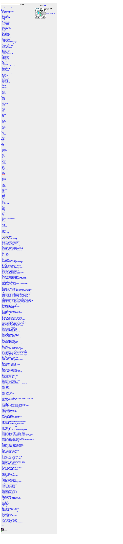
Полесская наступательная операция (9, 431)
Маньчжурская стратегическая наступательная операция (12, 359)
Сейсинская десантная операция (8, 463)
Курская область (5, 18)
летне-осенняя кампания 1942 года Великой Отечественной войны (14, 350)
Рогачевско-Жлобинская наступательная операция (11, 453)
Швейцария (4, 129)
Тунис (3, 215)
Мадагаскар (4, 188)
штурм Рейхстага (5, 503)
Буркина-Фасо (4, 150)
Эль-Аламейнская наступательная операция (10, 506)
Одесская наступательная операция (9, 399)
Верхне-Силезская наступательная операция (10, 270)
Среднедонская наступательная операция (10, 475)
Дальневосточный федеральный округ (9, 65)
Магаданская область (6, 68)
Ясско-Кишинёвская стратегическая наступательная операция (13, 511)
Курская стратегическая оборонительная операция (11, 347)
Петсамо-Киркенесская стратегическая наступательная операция (14, 421)
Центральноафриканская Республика (8, 218)
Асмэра (3, 224)
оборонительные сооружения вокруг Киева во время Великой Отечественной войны (17, 398)
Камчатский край (5, 67)
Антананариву (4, 189)
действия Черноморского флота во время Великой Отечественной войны (15, 302)
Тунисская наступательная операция (9, 488)
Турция (3, 135)
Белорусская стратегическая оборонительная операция (12, 248)
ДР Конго (3, 162)
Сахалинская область (6, 70)
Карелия (3, 48)
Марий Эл (4, 76)
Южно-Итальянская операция (7, 507)
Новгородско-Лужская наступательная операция (11, 380)
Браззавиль (4, 178)
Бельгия (3, 100)
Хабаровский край (5, 71)
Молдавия (3, 92)
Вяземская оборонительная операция (9, 284)
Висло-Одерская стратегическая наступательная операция (13, 272)
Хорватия (3, 126)
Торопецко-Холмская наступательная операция (11, 482)
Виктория (4, 206)
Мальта (3, 115)
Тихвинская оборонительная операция (9, 480)
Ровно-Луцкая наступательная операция (9, 452)
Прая (3, 172)
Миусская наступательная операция (9, 363)
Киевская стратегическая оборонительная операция (11, 337)
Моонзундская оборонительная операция (9, 369)
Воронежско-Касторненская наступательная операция (12, 275)
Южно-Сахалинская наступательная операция (10, 508)
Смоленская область (6, 21)
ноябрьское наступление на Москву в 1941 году (11, 384)
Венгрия (3, 104)
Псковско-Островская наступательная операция (11, 447)
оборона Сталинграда (6, 394)
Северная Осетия (5, 35)
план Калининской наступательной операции (10, 424)
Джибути (3, 164)
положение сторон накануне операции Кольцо (10, 440)
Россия (2, 10)
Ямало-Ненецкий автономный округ (9, 42)
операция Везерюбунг (6, 401)
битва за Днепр (5, 253)
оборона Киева (5, 387)
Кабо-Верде (4, 171)
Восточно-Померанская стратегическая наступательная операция (14, 278)
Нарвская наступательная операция (9, 373)
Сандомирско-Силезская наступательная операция (11, 458)
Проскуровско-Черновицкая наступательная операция (12, 446)
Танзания (3, 212)
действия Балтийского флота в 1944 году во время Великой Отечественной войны (17, 289)
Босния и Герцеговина (6, 101)
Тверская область (5, 23)
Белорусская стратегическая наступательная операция (12, 247)
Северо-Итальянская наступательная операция (11, 460)
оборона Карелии (5, 386)
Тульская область (5, 24)
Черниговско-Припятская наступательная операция (11, 498)
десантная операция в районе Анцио (9, 305)
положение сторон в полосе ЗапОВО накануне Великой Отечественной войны (16, 435)
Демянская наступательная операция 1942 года (11, 303)
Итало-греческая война (6, 326)
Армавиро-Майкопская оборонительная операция (11, 241)
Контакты (2, 525)
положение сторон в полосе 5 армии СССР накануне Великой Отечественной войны (17, 434)
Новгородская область (6, 51)
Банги (3, 219)
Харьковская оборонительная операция (9, 495)
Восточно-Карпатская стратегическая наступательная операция (14, 277)
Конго (3, 177)
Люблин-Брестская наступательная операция (10, 356)
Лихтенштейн (4, 112)
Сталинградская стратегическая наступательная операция (13, 476)
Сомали (3, 209)
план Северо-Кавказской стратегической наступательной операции (14, 429)
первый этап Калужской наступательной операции (11, 419)
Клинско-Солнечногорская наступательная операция (12, 338)
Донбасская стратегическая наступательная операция (12, 312)
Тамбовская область (6, 22)
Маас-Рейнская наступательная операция (10, 357)
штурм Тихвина (5, 504)
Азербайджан (4, 87)
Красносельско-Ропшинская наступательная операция (12, 343)
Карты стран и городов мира (6, 7)
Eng (1, 523)
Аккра (3, 158)
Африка (2, 144)
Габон (3, 153)
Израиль (3, 137)
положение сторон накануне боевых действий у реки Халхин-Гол (14, 235)
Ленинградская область (6, 49)
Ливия (3, 183)
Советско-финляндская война (7, 468)
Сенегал (3, 207)
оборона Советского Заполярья (8, 393)
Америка (2, 139)
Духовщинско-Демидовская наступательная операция (12, 314)
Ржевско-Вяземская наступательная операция (10, 448)
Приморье (4, 69)
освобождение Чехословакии (7, 415)
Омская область (5, 60)
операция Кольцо (5, 402)
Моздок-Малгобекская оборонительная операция (11, 367)
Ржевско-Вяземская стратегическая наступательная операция (13, 449)
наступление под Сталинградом (8, 377)
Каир (3, 166)
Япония (3, 136)
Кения (3, 175)
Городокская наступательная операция (9, 287)
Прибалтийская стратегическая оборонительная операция (12, 445)
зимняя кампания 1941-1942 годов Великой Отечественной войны (14, 321)
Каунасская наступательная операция (9, 332)
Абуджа (3, 200)
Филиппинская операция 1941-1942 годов (9, 491)
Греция (3, 106)
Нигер (3, 198)
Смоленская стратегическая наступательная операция (12, 465)
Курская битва (5, 346)
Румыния (3, 120)
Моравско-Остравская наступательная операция (11, 370)
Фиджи (3, 231)
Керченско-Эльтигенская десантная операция (10, 335)
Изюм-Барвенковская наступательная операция (11, 324)
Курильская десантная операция (8, 345)
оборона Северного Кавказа (7, 392)
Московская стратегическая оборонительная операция (12, 372)
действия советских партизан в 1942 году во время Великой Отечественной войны (17, 297)
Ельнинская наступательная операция (9, 316)
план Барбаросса (5, 422)
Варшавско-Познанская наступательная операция (11, 268)
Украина (3, 95)
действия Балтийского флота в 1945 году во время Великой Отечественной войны (17, 290)
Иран (3, 138)
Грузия (3, 89)
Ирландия (3, 107)
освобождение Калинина (6, 409)
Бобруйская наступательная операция (9, 260)
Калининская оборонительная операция (9, 329)
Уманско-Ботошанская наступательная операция (11, 489)
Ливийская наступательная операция (9, 353)
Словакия (3, 123)
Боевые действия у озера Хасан (7, 233)
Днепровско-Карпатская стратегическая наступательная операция (14, 309)
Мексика (3, 141)
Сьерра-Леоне (4, 211)
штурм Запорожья (5, 500)
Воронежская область (6, 14)
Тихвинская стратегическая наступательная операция (12, 481)
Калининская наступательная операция (9, 328)
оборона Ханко (5, 396)
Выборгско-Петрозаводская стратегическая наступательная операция (15, 283)
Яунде (45, 5)
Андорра (3, 99)
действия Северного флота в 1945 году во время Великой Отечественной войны (17, 293)
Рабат (3, 193)
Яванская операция (5, 510)
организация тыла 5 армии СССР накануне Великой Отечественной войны (15, 405)
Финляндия (4, 124)
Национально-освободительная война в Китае (10, 521)
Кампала (3, 217)
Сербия (3, 122)
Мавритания (4, 187)
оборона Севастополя (6, 391)
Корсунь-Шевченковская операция (8, 340)
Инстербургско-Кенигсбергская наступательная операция (12, 325)
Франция (3, 125)
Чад (2, 220)
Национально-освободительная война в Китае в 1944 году (12, 522)
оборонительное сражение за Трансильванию (10, 397)
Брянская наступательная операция (8, 266)
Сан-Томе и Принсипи (6, 203)
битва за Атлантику (5, 252)
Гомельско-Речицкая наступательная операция (11, 286)
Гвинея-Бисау (4, 160)
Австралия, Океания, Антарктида (7, 228)
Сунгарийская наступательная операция (9, 477)
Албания (3, 98)
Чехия (3, 128)
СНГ (2, 86)
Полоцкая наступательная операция (9, 442)
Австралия (4, 229)
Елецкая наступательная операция (8, 315)
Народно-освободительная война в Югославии (10, 374)
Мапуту (3, 195)
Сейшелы (3, 205)
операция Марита (5, 403)
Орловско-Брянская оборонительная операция (10, 407)
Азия (2, 131)
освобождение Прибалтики (7, 412)
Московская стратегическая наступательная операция (12, 371)
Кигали (3, 202)
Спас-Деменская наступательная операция (10, 469)
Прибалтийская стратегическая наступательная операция (12, 444)
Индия (3, 133)
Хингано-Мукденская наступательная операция (11, 497)
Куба (2, 143)
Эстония (3, 130)
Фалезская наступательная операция (9, 490)
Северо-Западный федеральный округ (9, 43)
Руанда (3, 201)
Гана (2, 157)
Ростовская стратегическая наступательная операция (12, 456)
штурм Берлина (5, 499)
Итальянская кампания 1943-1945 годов (9, 327)
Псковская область (5, 52)
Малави (3, 190)
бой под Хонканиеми (6, 264)
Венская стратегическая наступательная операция (11, 269)
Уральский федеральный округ (7, 37)
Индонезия (4, 134)
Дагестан (4, 29)
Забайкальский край (6, 56)
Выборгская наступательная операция (9, 282)
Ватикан (3, 102)
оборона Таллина (5, 395)
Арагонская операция (6, 512)
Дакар (3, 208)
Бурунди (3, 152)
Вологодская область (6, 46)
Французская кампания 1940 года (8, 493)
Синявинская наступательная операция (9, 464)
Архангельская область (6, 44)
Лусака (3, 168)
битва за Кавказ (5, 255)
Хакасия (3, 63)
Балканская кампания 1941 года (8, 244)
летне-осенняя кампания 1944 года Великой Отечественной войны (14, 352)
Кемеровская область (6, 58)
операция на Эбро (5, 517)
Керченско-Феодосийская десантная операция (10, 334)
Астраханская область (6, 27)
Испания (3, 109)
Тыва (3, 62)
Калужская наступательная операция (9, 330)
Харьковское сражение (6, 496)
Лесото (3, 180)
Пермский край (5, 80)
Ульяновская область (6, 84)
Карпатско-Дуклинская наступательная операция (11, 331)
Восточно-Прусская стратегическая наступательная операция (13, 279)
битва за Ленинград (5, 256)
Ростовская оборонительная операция (9, 455)
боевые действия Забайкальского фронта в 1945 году (12, 262)
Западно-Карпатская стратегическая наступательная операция (13, 319)
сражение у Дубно (5, 472)
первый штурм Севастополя (7, 418)
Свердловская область (6, 39)
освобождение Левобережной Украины (9, 410)
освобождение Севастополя (7, 413)
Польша (3, 118)
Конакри (3, 159)
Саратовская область (6, 82)
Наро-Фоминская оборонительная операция (10, 375)
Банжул (3, 156)
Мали (3, 191)
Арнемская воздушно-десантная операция (10, 242)
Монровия (4, 182)
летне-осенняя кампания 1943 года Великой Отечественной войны (14, 351)
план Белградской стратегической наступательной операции (13, 423)
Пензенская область (6, 79)
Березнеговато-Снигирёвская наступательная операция (12, 250)
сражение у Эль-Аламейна (7, 474)
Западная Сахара (5, 169)
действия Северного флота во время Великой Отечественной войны (14, 295)
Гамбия (3, 155)
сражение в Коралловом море (7, 470)
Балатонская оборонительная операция (9, 243)
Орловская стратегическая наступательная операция (12, 406)
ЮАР (2, 227)
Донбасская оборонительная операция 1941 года (11, 310)
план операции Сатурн (6, 427)
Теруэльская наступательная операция (9, 519)
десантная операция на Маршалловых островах (11, 306)
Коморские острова (5, 176)
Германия (3, 105)
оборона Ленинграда (6, 388)
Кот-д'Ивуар (4, 179)
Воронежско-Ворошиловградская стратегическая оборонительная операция (16, 274)
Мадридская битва (5, 516)
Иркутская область (5, 57)
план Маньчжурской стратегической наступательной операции (13, 425)
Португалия (4, 119)
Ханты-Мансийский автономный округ (10, 41)
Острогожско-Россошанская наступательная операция (12, 416)
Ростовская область (6, 34)
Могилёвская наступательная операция (9, 365)
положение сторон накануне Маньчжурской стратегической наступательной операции (18, 439)
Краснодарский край (6, 33)
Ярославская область (6, 25)
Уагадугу (4, 151)
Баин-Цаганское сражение (7, 234)
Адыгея (3, 26)
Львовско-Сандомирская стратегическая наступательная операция (14, 354)
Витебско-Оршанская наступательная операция (11, 273)
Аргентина (3, 142)
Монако (3, 116)
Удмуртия (4, 83)
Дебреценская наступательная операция (9, 288)
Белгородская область (6, 12)
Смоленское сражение (6, 466)
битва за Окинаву (5, 257)
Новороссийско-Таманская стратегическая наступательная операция (15, 383)
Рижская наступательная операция (8, 451)
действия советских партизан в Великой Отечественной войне (13, 298)
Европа (2, 96)
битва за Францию (5, 258)
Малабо (3, 222)
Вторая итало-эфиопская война (7, 236)
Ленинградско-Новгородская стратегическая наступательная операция (15, 349)
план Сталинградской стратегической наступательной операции (14, 430)
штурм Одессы (5, 502)
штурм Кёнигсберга (5, 501)
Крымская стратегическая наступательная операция (11, 344)
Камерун (3, 173)
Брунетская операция (6, 513)
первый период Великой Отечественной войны (10, 417)
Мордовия (4, 77)
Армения (3, 88)
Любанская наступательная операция (9, 355)
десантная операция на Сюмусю (8, 307)
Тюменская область (6, 40)
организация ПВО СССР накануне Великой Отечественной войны (14, 404)
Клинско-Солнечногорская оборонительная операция (12, 339)
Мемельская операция (6, 361)
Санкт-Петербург (4, 8)
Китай (3, 132)
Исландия (3, 108)
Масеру (3, 181)
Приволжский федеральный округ (8, 73)
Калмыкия (4, 31)
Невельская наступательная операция (9, 378)
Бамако (3, 192)
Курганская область (5, 38)
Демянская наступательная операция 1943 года (11, 304)
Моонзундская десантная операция (8, 368)
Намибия (3, 196)
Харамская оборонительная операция (9, 520)
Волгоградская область (6, 28)
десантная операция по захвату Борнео (9, 308)
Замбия (3, 167)
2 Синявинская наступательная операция (9, 239)
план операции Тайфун (6, 428)
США (2, 140)
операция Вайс (5, 400)
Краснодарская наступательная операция (10, 342)
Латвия (3, 111)
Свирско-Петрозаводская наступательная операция (11, 459)
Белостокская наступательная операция (9, 249)
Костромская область (6, 17)
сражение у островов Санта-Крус (8, 473)
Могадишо (4, 210)
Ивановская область (6, 15)
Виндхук (3, 197)
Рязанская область (5, 20)
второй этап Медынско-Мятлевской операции (10, 281)
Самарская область (5, 81)
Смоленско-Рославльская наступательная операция (11, 467)
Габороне (4, 149)
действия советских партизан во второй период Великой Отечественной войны (16, 299)
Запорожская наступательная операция (9, 320)
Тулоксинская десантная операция (8, 485)
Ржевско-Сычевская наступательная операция (10, 450)
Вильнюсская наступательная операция (9, 271)
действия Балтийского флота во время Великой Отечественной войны (15, 291)
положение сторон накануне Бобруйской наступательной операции (14, 437)
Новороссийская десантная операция (9, 381)
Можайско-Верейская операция (8, 366)
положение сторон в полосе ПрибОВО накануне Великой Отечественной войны (16, 436)
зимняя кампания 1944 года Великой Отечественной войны (13, 323)
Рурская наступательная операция (8, 457)
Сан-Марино (4, 121)
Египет (3, 165)
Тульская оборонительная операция (8, 487)
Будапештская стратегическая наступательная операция (12, 267)
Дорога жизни (4, 313)
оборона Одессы (5, 390)
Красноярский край (5, 59)
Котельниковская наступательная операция (10, 341)
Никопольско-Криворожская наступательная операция (12, 379)
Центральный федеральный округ (8, 11)
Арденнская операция (6, 240)
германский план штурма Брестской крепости (10, 285)
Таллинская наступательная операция (9, 478)
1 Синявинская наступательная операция (9, 238)
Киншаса (4, 163)
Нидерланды (4, 117)
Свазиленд (4, 204)
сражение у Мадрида (6, 518)
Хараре (3, 170)
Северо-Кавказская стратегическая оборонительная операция (13, 462)
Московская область (5, 9)
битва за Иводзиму (5, 254)
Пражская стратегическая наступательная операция (11, 443)
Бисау (3, 161)
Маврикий (3, 185)
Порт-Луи (4, 186)
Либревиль (4, 154)
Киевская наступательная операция (8, 336)
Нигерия (3, 199)
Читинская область (5, 64)
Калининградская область (7, 47)
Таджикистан (4, 93)
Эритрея (3, 223)
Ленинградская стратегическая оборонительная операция (12, 348)
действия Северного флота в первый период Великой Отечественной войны (16, 294)
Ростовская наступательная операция (9, 454)
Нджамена (4, 221)
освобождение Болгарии (6, 408)
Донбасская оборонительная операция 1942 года (11, 311)
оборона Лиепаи (5, 389)
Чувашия (4, 85)
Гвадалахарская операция (7, 514)
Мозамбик (3, 194)
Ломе (3, 214)
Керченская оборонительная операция (9, 333)
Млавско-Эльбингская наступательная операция (11, 364)
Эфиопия (3, 225)
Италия (3, 110)
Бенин (3, 147)
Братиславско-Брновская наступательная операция (11, 265)
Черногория (4, 127)
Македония (4, 114)
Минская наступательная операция (8, 362)
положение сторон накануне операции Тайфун (10, 441)
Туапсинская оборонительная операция (9, 484)
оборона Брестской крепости (7, 385)
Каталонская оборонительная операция (9, 515)
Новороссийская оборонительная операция (10, 382)
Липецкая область (5, 19)
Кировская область (5, 75)
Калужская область (5, 16)
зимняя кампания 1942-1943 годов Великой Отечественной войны (14, 322)
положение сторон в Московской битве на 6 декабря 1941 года (13, 433)
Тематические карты (5, 232)
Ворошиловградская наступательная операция (10, 276)
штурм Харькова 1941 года (7, 505)
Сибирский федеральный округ (7, 53)
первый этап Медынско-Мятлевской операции (10, 420)
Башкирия (4, 74)
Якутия (3, 72)
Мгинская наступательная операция (8, 360)
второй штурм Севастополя (7, 280)
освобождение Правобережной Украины (9, 411)
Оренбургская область (6, 78)
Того (2, 213)
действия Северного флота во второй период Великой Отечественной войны (16, 296)
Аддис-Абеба (4, 226)
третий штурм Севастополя (7, 483)
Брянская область (5, 13)
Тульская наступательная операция (8, 486)
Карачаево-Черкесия (6, 32)
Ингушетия (4, 30)
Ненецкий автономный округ (8, 45)
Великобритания (5, 103)
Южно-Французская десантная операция (9, 509)
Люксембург (4, 113)
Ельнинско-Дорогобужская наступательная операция (12, 317)
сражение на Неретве (6, 471)
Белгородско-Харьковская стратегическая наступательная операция (14, 245)
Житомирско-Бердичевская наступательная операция (12, 318)
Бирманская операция (6, 251)
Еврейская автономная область (8, 66)
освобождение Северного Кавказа (8, 414)
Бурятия (3, 55)
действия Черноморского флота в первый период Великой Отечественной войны (17, 301)
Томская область (5, 61)
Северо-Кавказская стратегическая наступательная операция (13, 461)
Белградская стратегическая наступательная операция (12, 246)
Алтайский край (5, 54)
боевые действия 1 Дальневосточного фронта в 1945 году (12, 261)
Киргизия (3, 91)
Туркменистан (4, 94)
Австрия (3, 97)
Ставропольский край (6, 36)
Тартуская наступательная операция (9, 479)
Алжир (3, 145)
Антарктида (4, 230)
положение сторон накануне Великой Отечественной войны (13, 438)
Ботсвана (3, 148)
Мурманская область (6, 50)
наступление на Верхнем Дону (7, 376)
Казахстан (3, 90)
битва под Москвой (5, 259)
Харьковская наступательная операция (9, 494)
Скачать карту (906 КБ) (50, 13)
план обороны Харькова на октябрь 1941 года (10, 426)
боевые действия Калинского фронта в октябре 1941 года (12, 263)
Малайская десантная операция (8, 358)
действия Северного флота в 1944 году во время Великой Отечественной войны (17, 292)
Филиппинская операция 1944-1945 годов (9, 492)
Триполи (3, 184)
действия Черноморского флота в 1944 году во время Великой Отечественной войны (17, 300)
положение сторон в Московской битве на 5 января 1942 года (13, 432)
